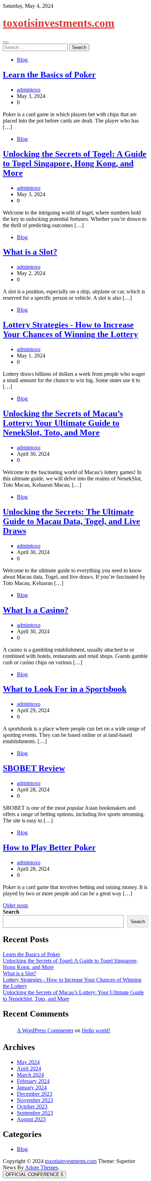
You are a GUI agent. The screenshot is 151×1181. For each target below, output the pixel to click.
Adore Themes (41, 1167)
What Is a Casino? (35, 610)
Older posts (15, 905)
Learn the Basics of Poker (49, 74)
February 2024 (33, 1081)
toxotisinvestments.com (58, 23)
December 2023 (34, 1094)
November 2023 (35, 1100)
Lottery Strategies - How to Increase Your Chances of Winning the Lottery (70, 329)
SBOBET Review (34, 768)
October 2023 (32, 1106)
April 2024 (29, 1068)
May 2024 (28, 1062)
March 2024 (30, 1075)
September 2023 (35, 1113)
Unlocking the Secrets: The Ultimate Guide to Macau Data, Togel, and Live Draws (71, 521)
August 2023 (31, 1119)
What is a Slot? (30, 251)
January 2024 (32, 1087)
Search (11, 912)
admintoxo (28, 90)
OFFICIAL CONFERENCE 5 (34, 1174)
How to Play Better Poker (49, 847)
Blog (22, 60)
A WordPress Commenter (45, 1030)
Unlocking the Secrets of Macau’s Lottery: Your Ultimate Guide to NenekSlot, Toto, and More (63, 423)
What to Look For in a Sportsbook (64, 689)
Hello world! (96, 1030)
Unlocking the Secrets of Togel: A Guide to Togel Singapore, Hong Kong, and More (74, 163)
